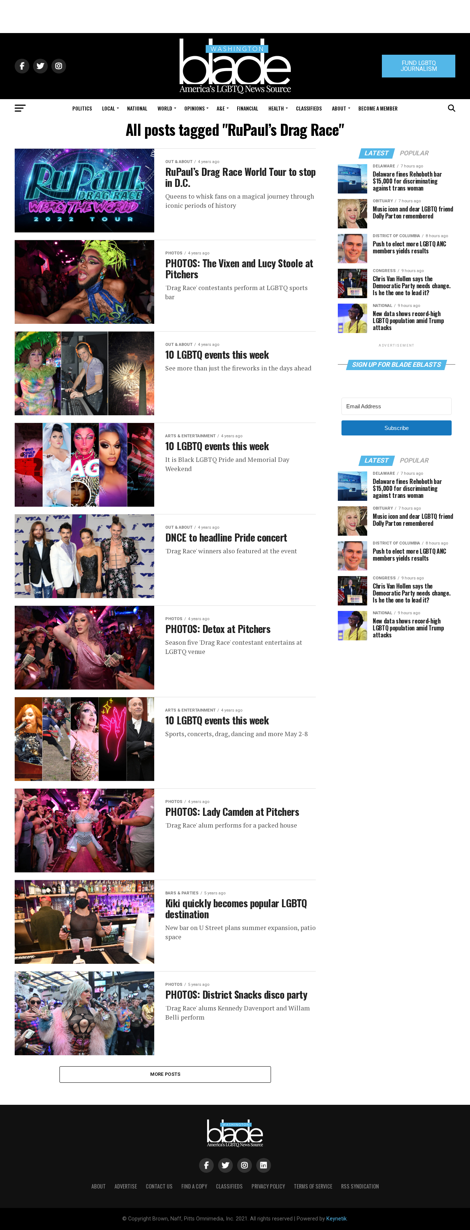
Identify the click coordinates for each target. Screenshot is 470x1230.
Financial (247, 108)
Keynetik (336, 1219)
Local (108, 108)
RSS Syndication (360, 1186)
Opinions (194, 108)
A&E (221, 108)
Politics (82, 108)
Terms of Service (313, 1186)
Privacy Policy (268, 1186)
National (137, 108)
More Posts (165, 1074)
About (339, 108)
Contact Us (159, 1186)
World (165, 108)
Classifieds (309, 108)
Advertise (126, 1186)
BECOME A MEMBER (378, 108)
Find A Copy (194, 1186)
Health (276, 108)
